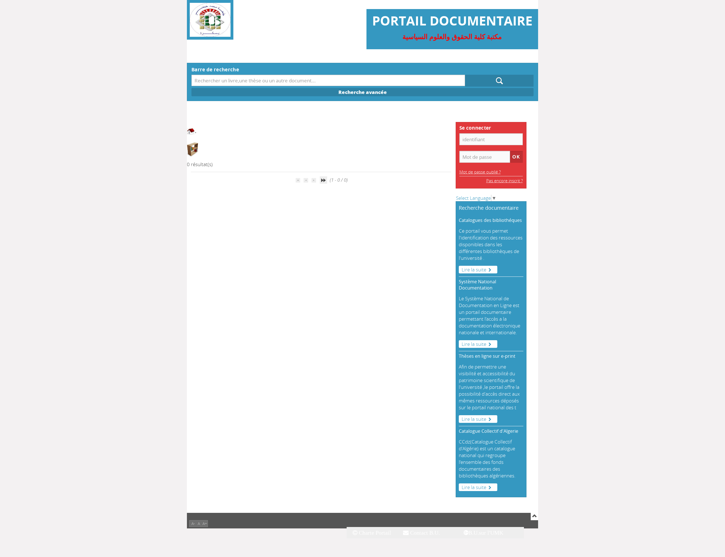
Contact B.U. (424, 532)
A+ (204, 523)
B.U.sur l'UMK (485, 532)
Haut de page (534, 516)
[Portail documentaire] (210, 20)
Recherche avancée (362, 92)
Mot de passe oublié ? (480, 172)
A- (193, 523)
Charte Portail (374, 532)
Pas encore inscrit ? (504, 180)
